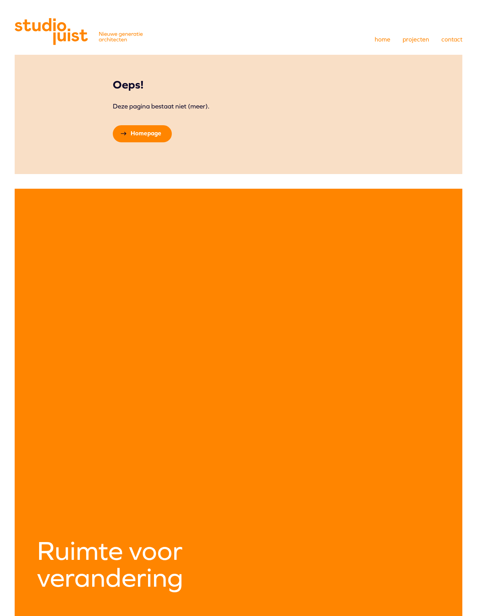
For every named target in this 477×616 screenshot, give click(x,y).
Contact (451, 39)
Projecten (416, 39)
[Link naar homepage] (79, 31)
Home (382, 39)
